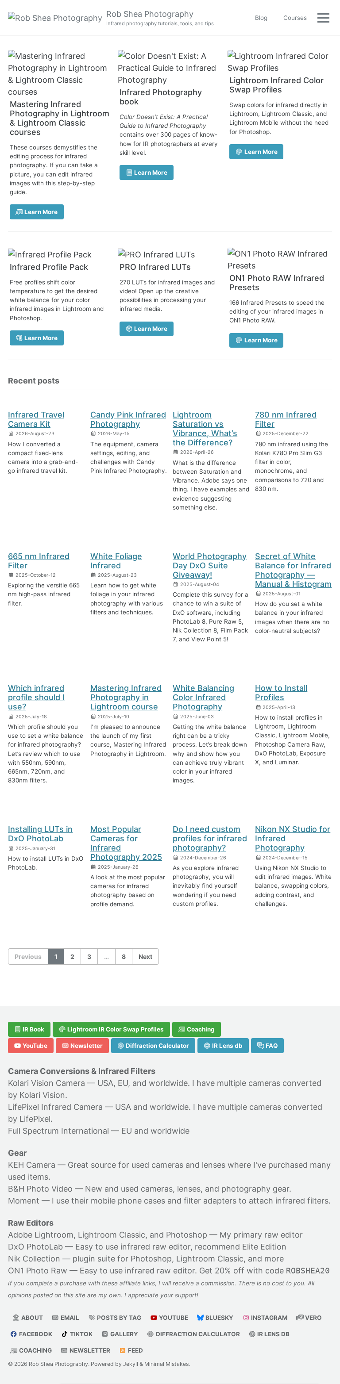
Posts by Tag (118, 1317)
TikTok (81, 1334)
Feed (135, 1350)
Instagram (268, 1317)
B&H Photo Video (40, 1188)
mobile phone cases (128, 1200)
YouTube (34, 1045)
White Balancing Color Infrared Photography (203, 697)
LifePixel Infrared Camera (55, 1107)
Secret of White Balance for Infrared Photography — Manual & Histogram (293, 570)
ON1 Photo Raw (37, 1270)
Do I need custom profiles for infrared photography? (210, 838)
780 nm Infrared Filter (286, 419)
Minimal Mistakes (166, 1364)
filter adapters (210, 1200)
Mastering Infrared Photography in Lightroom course (126, 697)
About (31, 1317)
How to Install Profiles (281, 692)
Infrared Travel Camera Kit (36, 419)
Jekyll (130, 1364)
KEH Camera (31, 1164)
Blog (261, 17)
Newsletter (86, 1045)
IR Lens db (227, 1045)
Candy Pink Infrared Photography (128, 419)
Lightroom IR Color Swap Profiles (115, 1029)
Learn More (40, 211)
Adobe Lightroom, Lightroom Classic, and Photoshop (107, 1234)
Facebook (35, 1334)
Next (145, 956)
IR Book (32, 1029)
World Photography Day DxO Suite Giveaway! (210, 565)
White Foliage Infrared (116, 561)
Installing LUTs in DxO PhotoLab (40, 833)
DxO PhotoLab (35, 1246)
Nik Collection (34, 1258)
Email (69, 1317)
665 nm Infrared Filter (39, 561)
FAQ (271, 1045)
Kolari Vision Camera (46, 1083)
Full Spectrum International (58, 1130)
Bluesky (218, 1317)
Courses (295, 17)
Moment (23, 1200)
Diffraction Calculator (156, 1045)
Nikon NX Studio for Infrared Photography (292, 838)
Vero (313, 1317)
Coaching (200, 1029)
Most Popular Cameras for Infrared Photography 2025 (126, 843)
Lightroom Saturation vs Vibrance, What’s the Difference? (205, 428)
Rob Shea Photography (160, 18)
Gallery (123, 1334)
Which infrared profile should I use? (36, 697)
